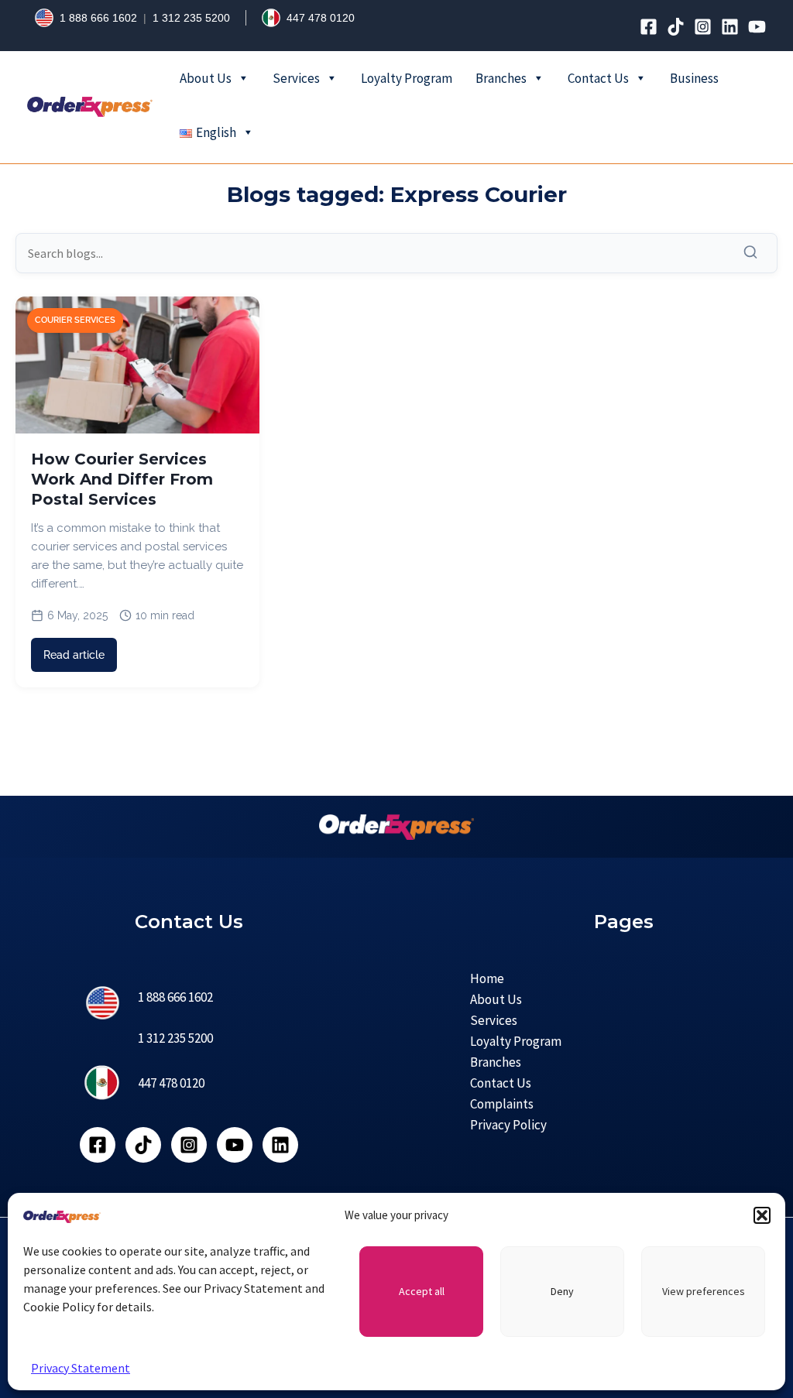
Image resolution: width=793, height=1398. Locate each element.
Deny (562, 1291)
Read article (74, 655)
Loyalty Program (406, 78)
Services (296, 78)
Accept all (422, 1291)
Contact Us (598, 78)
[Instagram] (703, 27)
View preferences (703, 1291)
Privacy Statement (80, 1368)
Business (694, 78)
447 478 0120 (321, 18)
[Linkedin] (730, 27)
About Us (206, 78)
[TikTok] (676, 27)
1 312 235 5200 (191, 18)
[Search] (754, 253)
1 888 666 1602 (98, 18)
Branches (501, 78)
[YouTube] (757, 27)
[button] (762, 1215)
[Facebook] (648, 27)
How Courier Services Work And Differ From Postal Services (122, 479)
